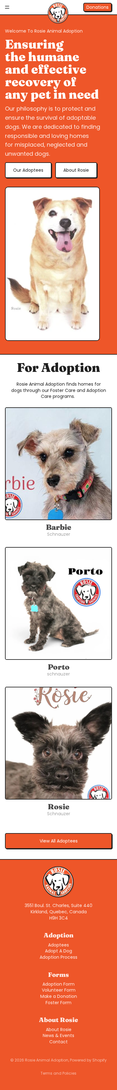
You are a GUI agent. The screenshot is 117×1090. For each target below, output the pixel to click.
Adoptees (58, 945)
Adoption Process (58, 957)
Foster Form (58, 1002)
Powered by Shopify (88, 1060)
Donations (97, 7)
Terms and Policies (58, 1073)
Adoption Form (58, 984)
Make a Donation (58, 996)
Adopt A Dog (58, 951)
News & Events (58, 1035)
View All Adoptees (59, 841)
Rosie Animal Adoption (46, 1060)
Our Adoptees (28, 170)
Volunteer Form (59, 990)
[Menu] (7, 7)
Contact (58, 1042)
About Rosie (76, 170)
